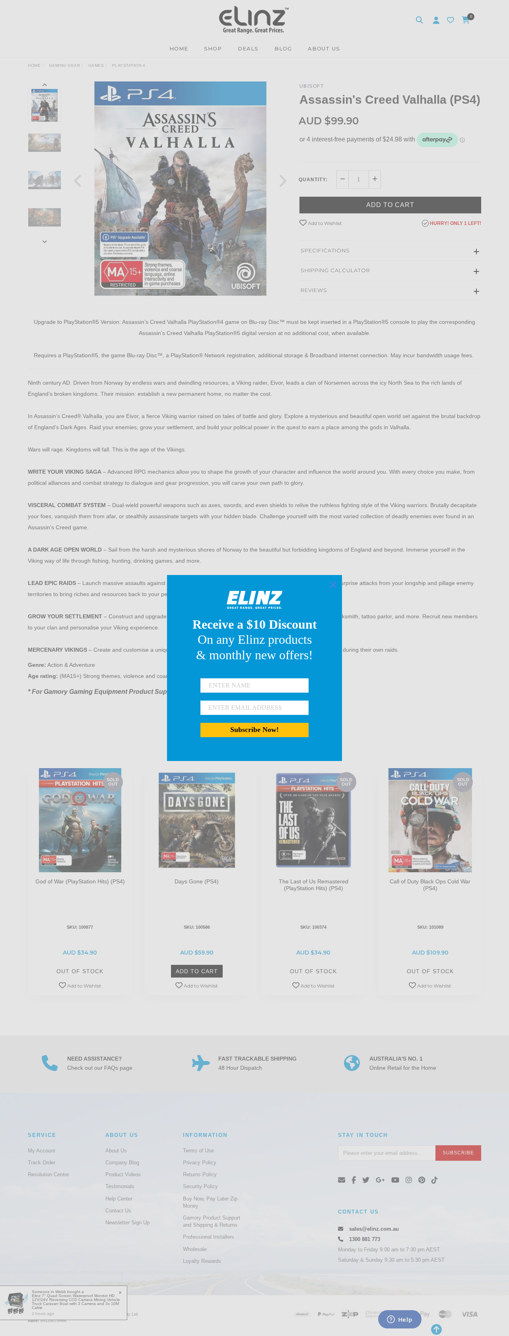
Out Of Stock (79, 971)
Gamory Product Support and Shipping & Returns (211, 1221)
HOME (178, 48)
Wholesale (195, 1249)
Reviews (314, 290)
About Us (116, 1151)
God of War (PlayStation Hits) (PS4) (80, 881)
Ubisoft (311, 86)
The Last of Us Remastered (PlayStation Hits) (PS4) (313, 884)
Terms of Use (198, 1151)
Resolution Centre (48, 1174)
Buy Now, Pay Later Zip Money (210, 1202)
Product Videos (123, 1174)
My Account (41, 1151)
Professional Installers (208, 1237)
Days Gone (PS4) (197, 881)
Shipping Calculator (335, 270)
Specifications (325, 250)
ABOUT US (324, 48)
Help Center (118, 1199)
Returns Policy (200, 1174)
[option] (180, 188)
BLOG (283, 48)
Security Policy (200, 1186)
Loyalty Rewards (202, 1261)
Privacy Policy (199, 1163)
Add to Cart (390, 204)
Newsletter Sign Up (127, 1223)
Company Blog (122, 1163)
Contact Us (118, 1211)
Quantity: (313, 179)
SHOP (213, 48)
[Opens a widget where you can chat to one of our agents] (400, 1320)
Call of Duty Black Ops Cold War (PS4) (430, 884)
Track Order (41, 1163)
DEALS (248, 48)
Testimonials (119, 1186)
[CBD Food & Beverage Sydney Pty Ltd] (254, 19)
